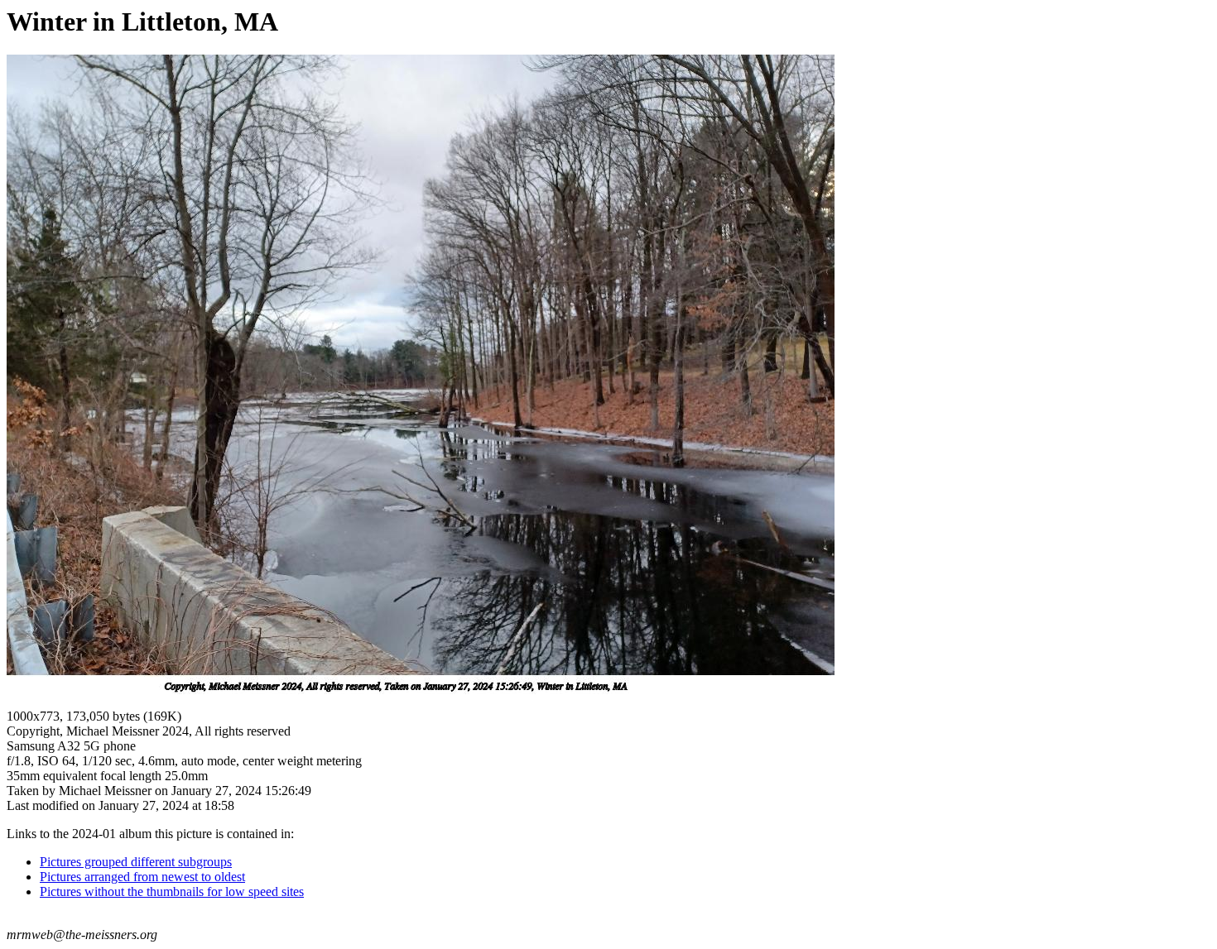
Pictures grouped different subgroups (136, 862)
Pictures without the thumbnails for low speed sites (172, 891)
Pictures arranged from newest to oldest (142, 877)
